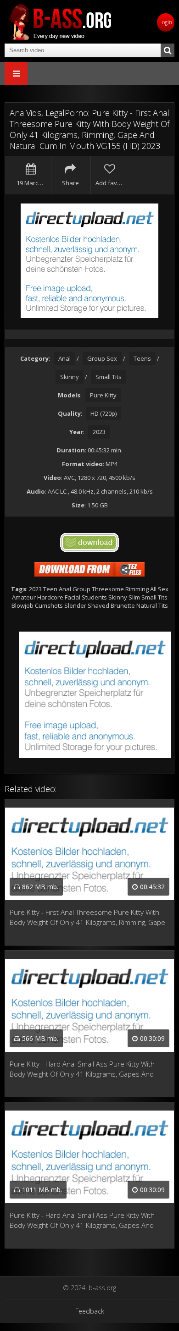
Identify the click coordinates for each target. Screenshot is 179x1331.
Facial (72, 597)
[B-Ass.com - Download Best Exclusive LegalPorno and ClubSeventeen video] (60, 22)
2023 (99, 432)
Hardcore (50, 597)
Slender (75, 605)
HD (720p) (103, 413)
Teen (50, 589)
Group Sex (102, 358)
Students (94, 597)
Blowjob (22, 605)
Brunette (123, 605)
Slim (134, 597)
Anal (64, 358)
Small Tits (108, 377)
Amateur (24, 597)
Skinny (69, 377)
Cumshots (49, 605)
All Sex (159, 589)
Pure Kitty (103, 395)
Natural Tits (152, 605)
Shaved (98, 605)
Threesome (108, 589)
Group (81, 589)
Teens (142, 358)
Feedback (89, 1311)
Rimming (137, 589)
